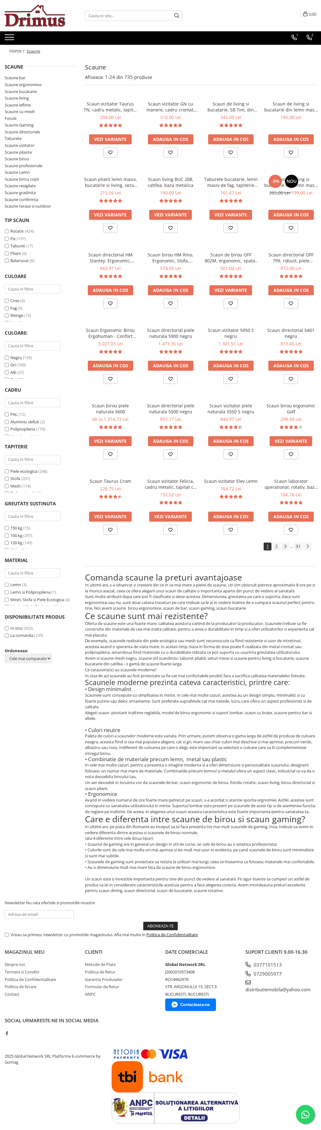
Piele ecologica (23, 471)
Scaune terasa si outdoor (28, 206)
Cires (14, 300)
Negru (16, 357)
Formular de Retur (102, 986)
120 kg (16, 542)
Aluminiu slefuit (24, 422)
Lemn (15, 584)
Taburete (13, 138)
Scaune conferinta (21, 199)
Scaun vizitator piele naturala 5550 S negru (231, 409)
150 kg (16, 528)
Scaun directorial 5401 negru (290, 333)
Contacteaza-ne (195, 1004)
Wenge (16, 315)
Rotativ (17, 231)
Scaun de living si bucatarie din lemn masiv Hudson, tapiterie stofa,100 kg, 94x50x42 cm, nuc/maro (291, 107)
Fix (13, 238)
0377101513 (267, 965)
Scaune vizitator (19, 145)
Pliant (15, 253)
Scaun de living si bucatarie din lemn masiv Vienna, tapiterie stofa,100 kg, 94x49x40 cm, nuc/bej (291, 182)
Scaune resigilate (20, 185)
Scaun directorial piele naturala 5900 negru (170, 333)
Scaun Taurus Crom (110, 481)
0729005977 (267, 974)
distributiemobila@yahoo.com (278, 989)
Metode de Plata (100, 964)
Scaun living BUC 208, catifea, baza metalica (170, 182)
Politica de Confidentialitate (172, 934)
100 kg (16, 535)
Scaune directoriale (22, 132)
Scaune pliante (18, 152)
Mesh (15, 486)
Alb (13, 372)
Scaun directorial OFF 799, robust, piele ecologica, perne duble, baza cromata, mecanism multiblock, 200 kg (291, 258)
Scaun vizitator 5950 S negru (231, 333)
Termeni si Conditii (22, 972)
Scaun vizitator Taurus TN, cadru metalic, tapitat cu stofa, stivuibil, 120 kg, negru (110, 107)
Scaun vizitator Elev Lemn (231, 481)
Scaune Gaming (19, 125)
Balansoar (19, 260)
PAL (14, 414)
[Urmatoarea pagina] (307, 546)
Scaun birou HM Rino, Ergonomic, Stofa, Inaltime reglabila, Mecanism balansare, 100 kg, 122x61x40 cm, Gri (170, 258)
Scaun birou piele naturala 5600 (110, 409)
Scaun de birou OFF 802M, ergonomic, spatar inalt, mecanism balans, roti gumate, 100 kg (231, 258)
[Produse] (10, 39)
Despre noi (15, 964)
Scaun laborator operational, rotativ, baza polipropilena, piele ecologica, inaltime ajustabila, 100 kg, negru (291, 484)
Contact (12, 994)
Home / (17, 51)
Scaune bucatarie (21, 91)
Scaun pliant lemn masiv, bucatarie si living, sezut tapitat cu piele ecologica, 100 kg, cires (110, 182)
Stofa (15, 478)
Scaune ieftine (18, 105)
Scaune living (17, 98)
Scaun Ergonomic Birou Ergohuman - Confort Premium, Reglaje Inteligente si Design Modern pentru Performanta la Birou (110, 333)
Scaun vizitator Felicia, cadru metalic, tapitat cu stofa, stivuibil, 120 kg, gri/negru (170, 484)
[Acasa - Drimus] (36, 16)
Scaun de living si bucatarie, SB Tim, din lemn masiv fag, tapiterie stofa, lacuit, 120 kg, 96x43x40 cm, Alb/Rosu (231, 107)
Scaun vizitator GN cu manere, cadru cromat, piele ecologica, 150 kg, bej (170, 107)
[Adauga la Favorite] (110, 152)
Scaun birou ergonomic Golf (290, 409)
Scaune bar (15, 77)
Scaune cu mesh (20, 111)
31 (298, 546)
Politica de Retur (100, 972)
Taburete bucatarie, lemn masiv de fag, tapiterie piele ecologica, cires (231, 182)
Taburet (17, 246)
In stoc (16, 628)
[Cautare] (176, 16)
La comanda (21, 635)
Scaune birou (17, 159)
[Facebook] (7, 1033)
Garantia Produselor (104, 979)
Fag (13, 308)
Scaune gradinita (20, 192)
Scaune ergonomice (23, 84)
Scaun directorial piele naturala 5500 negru (170, 409)
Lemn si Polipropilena (30, 592)
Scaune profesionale (23, 165)
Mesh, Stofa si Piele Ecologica (37, 599)
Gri (13, 365)
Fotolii (10, 118)
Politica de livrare (20, 986)
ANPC (90, 994)
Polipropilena (22, 429)
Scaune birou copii (22, 179)
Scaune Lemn (17, 172)
